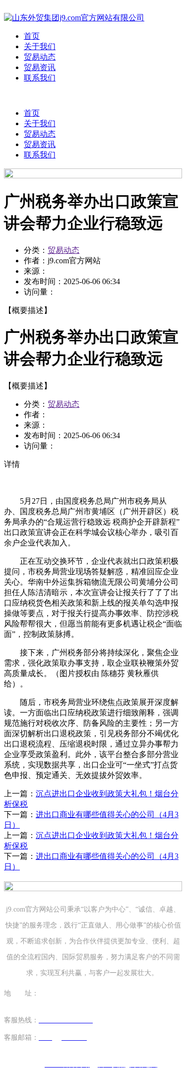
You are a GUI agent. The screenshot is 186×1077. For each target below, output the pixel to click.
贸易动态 (40, 57)
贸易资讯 (40, 67)
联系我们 (40, 78)
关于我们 (40, 46)
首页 (32, 36)
